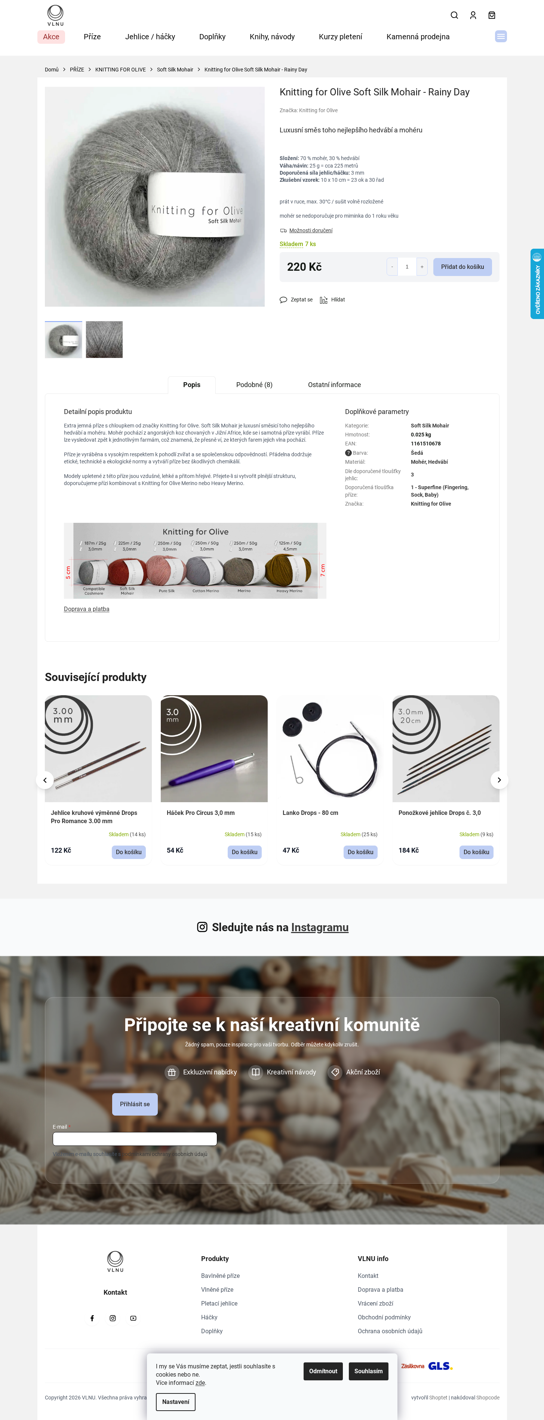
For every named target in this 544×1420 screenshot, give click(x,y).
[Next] (499, 780)
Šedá (417, 453)
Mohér (418, 462)
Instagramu (320, 927)
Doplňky (212, 1331)
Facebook (91, 1318)
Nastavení (175, 1401)
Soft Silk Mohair (430, 426)
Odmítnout (323, 1371)
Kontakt (368, 1275)
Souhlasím (368, 1371)
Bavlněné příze (220, 1275)
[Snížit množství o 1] (392, 267)
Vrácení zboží (375, 1303)
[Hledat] (454, 15)
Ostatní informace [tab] (334, 385)
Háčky (209, 1317)
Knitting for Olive (431, 504)
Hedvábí (438, 462)
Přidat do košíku (462, 266)
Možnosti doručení (310, 230)
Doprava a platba (380, 1289)
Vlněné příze (217, 1289)
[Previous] (45, 780)
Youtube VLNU (133, 1318)
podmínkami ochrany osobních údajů (165, 1154)
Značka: (309, 110)
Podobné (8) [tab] (254, 385)
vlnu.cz (112, 1318)
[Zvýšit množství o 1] (422, 267)
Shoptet (438, 1398)
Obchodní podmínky (384, 1317)
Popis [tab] (191, 385)
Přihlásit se (135, 1104)
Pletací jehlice (219, 1303)
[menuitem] (51, 37)
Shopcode (488, 1398)
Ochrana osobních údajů (390, 1331)
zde (200, 1382)
